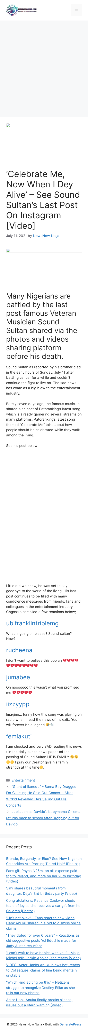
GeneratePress (70, 1024)
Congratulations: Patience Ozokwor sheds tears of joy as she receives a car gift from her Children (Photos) (44, 905)
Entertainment (23, 780)
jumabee (18, 677)
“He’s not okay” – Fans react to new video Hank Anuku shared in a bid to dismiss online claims (43, 923)
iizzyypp (17, 704)
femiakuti (19, 736)
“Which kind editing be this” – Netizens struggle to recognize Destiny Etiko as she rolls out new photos (40, 987)
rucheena (19, 650)
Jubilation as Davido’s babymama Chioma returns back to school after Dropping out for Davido (43, 818)
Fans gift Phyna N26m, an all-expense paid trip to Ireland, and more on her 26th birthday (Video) (43, 876)
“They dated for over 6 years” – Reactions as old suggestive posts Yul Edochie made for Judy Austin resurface (43, 940)
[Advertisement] (44, 67)
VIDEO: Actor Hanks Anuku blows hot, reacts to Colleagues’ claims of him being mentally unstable (43, 970)
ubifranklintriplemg (32, 623)
